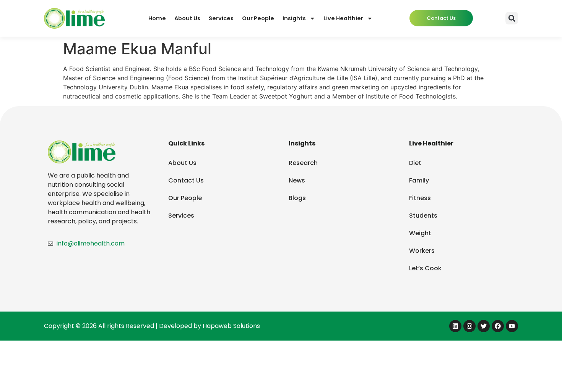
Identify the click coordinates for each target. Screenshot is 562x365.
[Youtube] (512, 326)
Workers (422, 250)
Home (157, 18)
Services (221, 18)
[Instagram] (469, 326)
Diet (415, 162)
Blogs (297, 198)
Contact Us (186, 180)
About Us (187, 18)
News (297, 180)
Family (419, 180)
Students (423, 215)
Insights (294, 18)
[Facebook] (498, 326)
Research (303, 162)
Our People (258, 18)
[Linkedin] (455, 326)
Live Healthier (343, 18)
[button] (511, 18)
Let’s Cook (425, 268)
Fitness (420, 198)
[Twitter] (484, 326)
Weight (420, 233)
